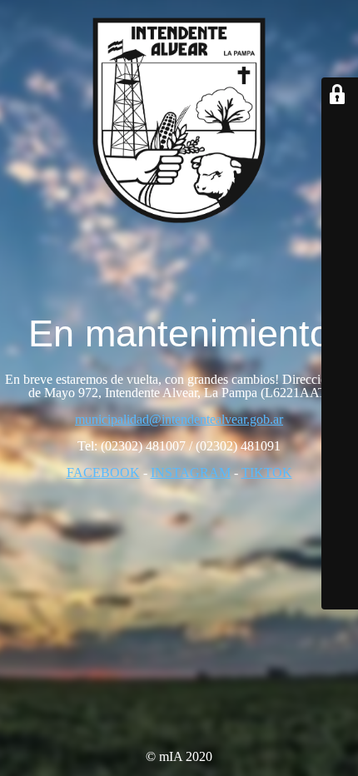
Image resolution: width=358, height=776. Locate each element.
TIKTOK (266, 472)
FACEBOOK (103, 472)
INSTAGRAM (191, 472)
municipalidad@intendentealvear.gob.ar (179, 419)
